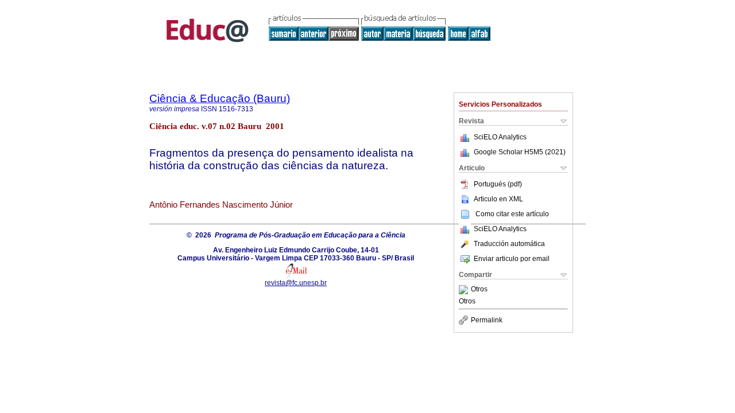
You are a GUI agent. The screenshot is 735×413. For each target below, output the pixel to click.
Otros (479, 290)
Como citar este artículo (512, 214)
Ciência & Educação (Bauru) (219, 98)
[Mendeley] (465, 290)
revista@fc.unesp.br (296, 283)
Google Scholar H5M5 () (520, 152)
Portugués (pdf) (498, 184)
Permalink (486, 320)
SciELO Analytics (500, 137)
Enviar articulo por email (512, 259)
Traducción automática (509, 244)
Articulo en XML (498, 199)
